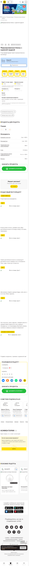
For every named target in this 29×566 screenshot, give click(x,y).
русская (3, 94)
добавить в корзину (15, 168)
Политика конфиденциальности (17, 538)
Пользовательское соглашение (11, 540)
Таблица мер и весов (6, 115)
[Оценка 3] (7, 374)
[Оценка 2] (5, 374)
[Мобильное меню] (1, 2)
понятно (23, 547)
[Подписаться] (16, 470)
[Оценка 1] (3, 374)
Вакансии (21, 540)
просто (22, 423)
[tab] (4, 563)
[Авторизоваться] (25, 2)
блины (2, 423)
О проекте (7, 538)
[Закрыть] (26, 541)
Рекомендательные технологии (9, 541)
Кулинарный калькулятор (7, 111)
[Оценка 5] (12, 374)
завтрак (16, 423)
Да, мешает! (14, 186)
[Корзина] (23, 2)
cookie (3, 548)
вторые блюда (9, 423)
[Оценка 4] (9, 374)
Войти (14, 450)
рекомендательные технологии (9, 547)
